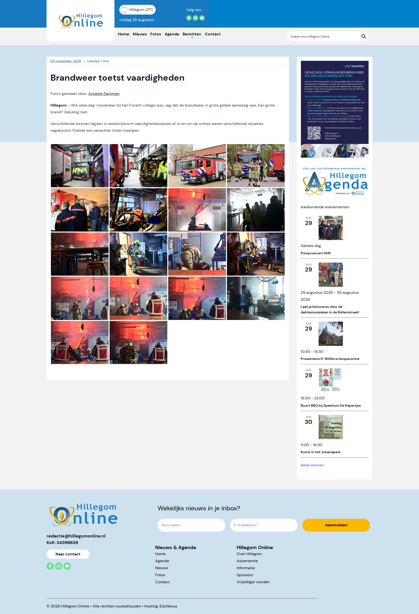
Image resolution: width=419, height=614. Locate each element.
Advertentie (247, 560)
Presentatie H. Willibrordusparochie (330, 359)
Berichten (192, 34)
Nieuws (140, 34)
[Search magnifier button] (363, 36)
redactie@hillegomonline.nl (76, 536)
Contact (213, 34)
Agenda (172, 34)
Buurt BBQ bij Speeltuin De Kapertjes (331, 405)
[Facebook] (189, 18)
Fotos (155, 34)
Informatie (246, 567)
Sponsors (245, 574)
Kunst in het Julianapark (321, 452)
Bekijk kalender (312, 465)
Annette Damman (104, 93)
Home (123, 34)
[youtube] (202, 18)
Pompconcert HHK (316, 253)
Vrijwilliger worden (253, 581)
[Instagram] (195, 18)
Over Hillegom (249, 553)
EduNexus (168, 606)
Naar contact (68, 554)
